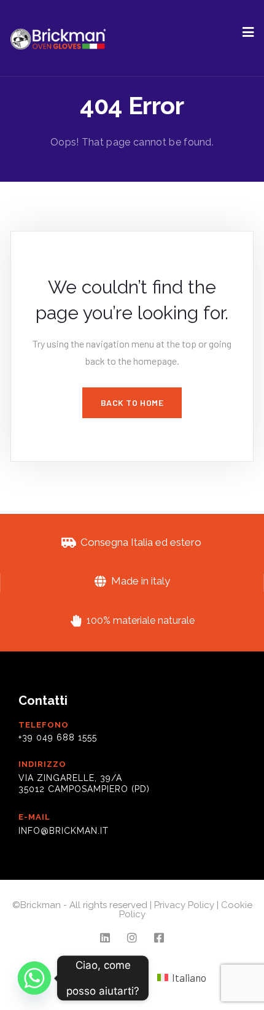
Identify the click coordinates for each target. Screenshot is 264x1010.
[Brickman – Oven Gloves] (58, 38)
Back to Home (132, 402)
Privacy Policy (184, 905)
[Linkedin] (105, 938)
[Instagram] (132, 938)
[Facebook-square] (159, 938)
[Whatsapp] (34, 978)
